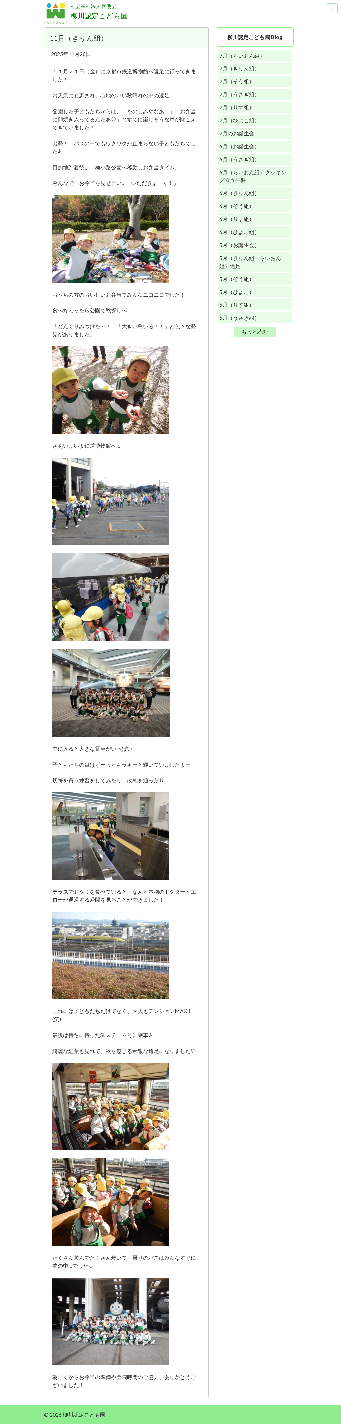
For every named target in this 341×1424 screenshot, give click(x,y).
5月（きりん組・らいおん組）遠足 (250, 262)
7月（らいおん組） (242, 55)
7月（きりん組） (239, 68)
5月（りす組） (236, 304)
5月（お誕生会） (239, 245)
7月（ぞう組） (236, 81)
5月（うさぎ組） (239, 317)
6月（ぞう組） (236, 206)
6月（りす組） (236, 219)
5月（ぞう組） (236, 279)
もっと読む (254, 331)
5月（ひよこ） (236, 292)
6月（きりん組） (239, 193)
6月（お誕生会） (239, 146)
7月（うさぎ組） (239, 94)
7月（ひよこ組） (239, 120)
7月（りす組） (236, 107)
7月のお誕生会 (236, 133)
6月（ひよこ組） (239, 232)
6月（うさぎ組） (239, 159)
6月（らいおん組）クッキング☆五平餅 (252, 176)
